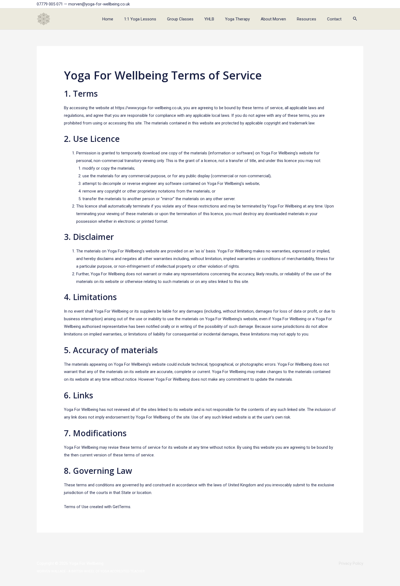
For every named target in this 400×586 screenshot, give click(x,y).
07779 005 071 (50, 4)
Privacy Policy (351, 563)
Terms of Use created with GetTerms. (97, 506)
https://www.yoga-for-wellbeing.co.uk (148, 107)
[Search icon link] (355, 19)
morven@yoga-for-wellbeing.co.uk (99, 4)
